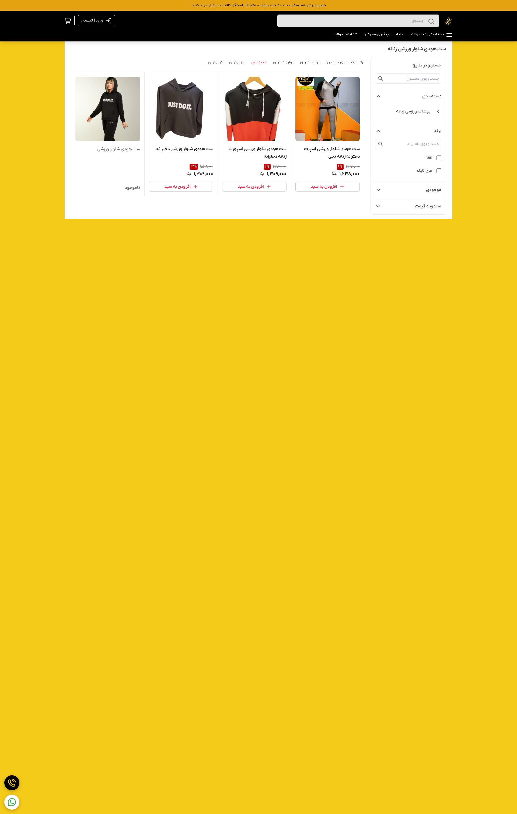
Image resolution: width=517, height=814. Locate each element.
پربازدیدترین (310, 62)
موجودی (433, 190)
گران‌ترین (215, 62)
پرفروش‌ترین (283, 62)
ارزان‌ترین (236, 62)
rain (429, 157)
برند (437, 131)
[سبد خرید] (68, 20)
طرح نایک (424, 170)
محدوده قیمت (428, 206)
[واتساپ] (11, 802)
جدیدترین (259, 62)
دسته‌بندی (431, 96)
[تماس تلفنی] (11, 782)
